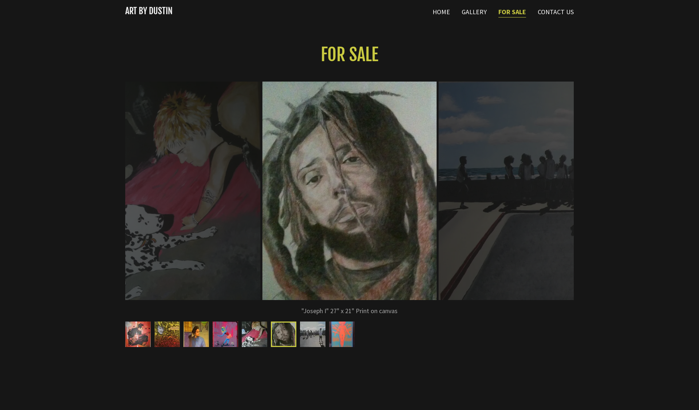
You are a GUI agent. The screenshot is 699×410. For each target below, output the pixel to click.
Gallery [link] (474, 12)
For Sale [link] (512, 12)
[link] (149, 12)
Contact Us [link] (556, 12)
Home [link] (441, 12)
